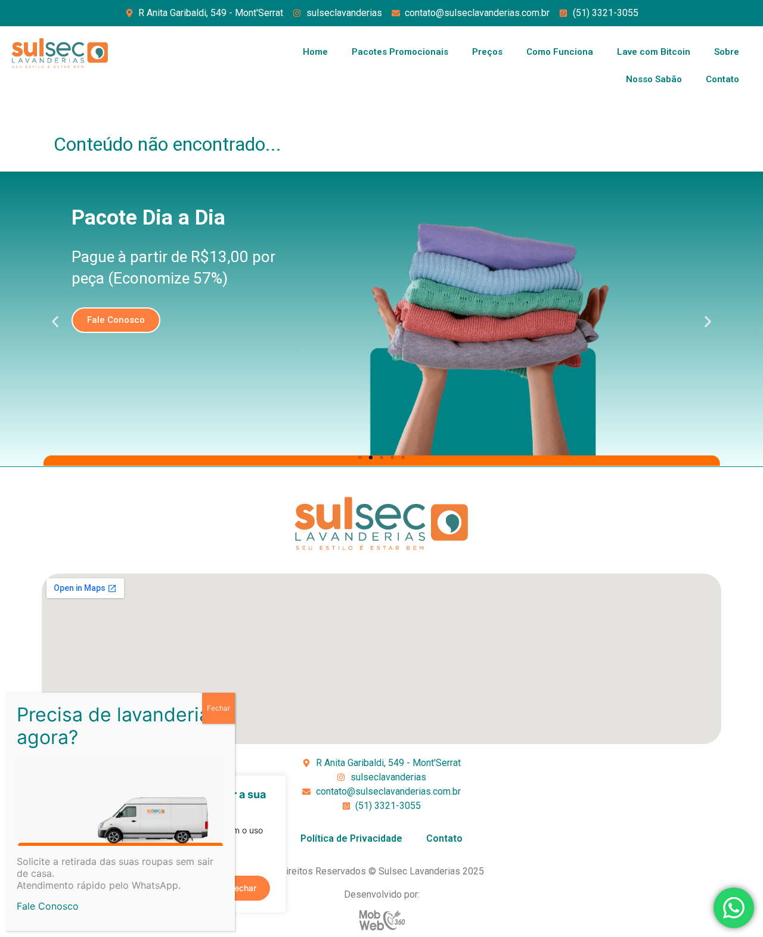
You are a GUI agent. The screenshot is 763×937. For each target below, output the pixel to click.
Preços (487, 51)
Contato (722, 79)
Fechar (218, 707)
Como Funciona (559, 51)
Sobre (726, 51)
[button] (55, 322)
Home (315, 51)
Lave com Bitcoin (653, 51)
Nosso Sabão (654, 79)
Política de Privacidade (351, 838)
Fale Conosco (48, 906)
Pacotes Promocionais (400, 51)
